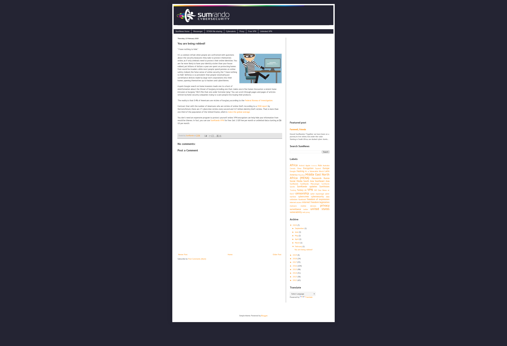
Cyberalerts (231, 31)
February (298, 246)
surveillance (295, 209)
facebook (302, 199)
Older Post (277, 254)
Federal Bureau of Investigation (259, 100)
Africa (294, 165)
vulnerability (296, 212)
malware (293, 206)
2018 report (262, 106)
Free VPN (252, 31)
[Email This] (210, 136)
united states (319, 209)
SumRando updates (307, 186)
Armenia (314, 166)
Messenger (198, 31)
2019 (295, 255)
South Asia (308, 181)
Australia (326, 165)
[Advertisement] (230, 231)
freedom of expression (318, 199)
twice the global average (239, 112)
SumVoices (324, 186)
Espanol (318, 168)
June (297, 232)
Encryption (308, 168)
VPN (310, 190)
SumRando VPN (217, 120)
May (297, 235)
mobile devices (308, 206)
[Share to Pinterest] (220, 136)
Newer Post (182, 254)
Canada (292, 168)
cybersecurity (317, 196)
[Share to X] (215, 136)
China (299, 168)
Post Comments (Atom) (197, 259)
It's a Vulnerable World (314, 171)
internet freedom (310, 202)
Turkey (300, 190)
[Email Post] (205, 135)
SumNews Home (182, 31)
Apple (308, 165)
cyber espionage (317, 194)
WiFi (315, 190)
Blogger (264, 315)
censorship (302, 193)
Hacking (300, 171)
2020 (295, 225)
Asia (320, 165)
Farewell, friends (298, 129)
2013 (295, 276)
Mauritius (301, 175)
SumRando (294, 184)
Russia (326, 178)
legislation (324, 202)
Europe (326, 168)
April (297, 239)
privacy (324, 205)
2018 (295, 258)
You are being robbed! (303, 249)
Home (230, 254)
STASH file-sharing (214, 31)
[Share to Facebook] (217, 136)
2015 (295, 269)
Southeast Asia (322, 181)
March (297, 243)
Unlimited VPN (266, 31)
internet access (296, 202)
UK (305, 190)
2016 (295, 266)
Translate (309, 297)
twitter (305, 209)
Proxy (242, 31)
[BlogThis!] (212, 136)
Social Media (296, 181)
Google (293, 171)
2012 (295, 280)
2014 (295, 273)
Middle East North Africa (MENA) (309, 176)
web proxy (306, 212)
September (299, 228)
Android (301, 165)
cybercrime (303, 196)
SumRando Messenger (310, 184)
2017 (295, 262)
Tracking (293, 190)
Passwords (316, 178)
